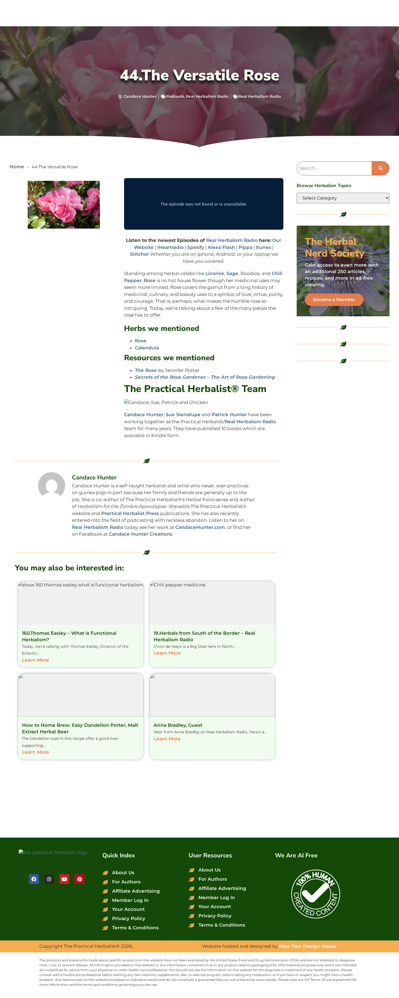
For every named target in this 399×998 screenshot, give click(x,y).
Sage (232, 273)
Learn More (35, 660)
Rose (150, 280)
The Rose (146, 370)
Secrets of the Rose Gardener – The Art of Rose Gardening (205, 377)
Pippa (245, 247)
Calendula (147, 347)
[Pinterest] (79, 879)
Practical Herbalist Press (130, 513)
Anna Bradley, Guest (178, 725)
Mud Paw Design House (308, 946)
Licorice (214, 273)
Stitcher (140, 254)
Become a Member (334, 299)
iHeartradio (170, 247)
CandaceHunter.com (200, 527)
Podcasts (175, 96)
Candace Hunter (143, 414)
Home (17, 166)
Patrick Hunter (229, 414)
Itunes (263, 247)
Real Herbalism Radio (207, 96)
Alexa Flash (221, 247)
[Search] (380, 168)
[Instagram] (49, 879)
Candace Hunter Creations (140, 534)
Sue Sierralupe (183, 414)
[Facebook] (34, 879)
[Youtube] (64, 879)
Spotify (195, 247)
